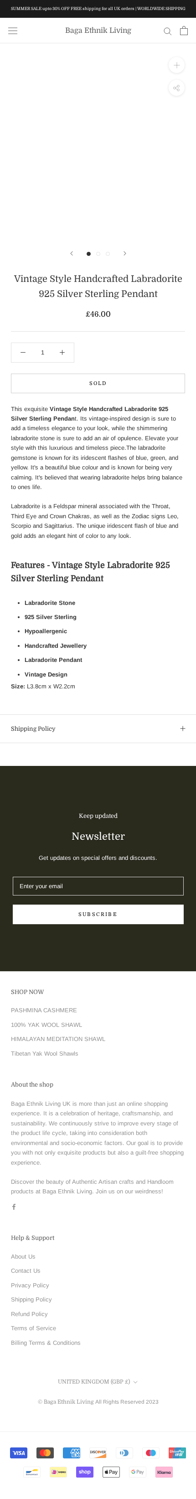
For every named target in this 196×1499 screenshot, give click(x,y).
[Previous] (71, 253)
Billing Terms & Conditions (46, 1342)
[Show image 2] (98, 254)
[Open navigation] (12, 30)
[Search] (168, 31)
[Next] (125, 253)
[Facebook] (14, 1206)
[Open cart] (184, 30)
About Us (23, 1256)
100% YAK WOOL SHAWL (46, 1024)
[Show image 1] (89, 254)
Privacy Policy (30, 1285)
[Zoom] (177, 65)
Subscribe (98, 914)
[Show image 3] (108, 254)
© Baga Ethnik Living (66, 1402)
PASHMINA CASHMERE (44, 1010)
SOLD (98, 383)
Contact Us (26, 1270)
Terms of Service (33, 1328)
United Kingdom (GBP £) (94, 1382)
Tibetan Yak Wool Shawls (44, 1053)
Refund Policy (29, 1314)
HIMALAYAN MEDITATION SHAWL (58, 1039)
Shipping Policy (33, 728)
